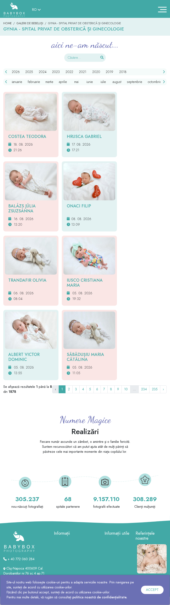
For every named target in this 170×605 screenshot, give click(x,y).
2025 (29, 71)
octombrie (155, 81)
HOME (7, 23)
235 (155, 389)
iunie (89, 81)
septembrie (134, 81)
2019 (109, 71)
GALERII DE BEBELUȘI (29, 23)
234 (144, 389)
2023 (56, 71)
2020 (96, 71)
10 (126, 389)
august (117, 81)
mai (76, 81)
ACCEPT (152, 589)
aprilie (63, 81)
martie (49, 81)
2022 (69, 71)
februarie (34, 81)
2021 (82, 71)
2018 (122, 71)
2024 (42, 71)
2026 (16, 71)
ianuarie (17, 81)
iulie (103, 81)
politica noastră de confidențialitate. (99, 597)
